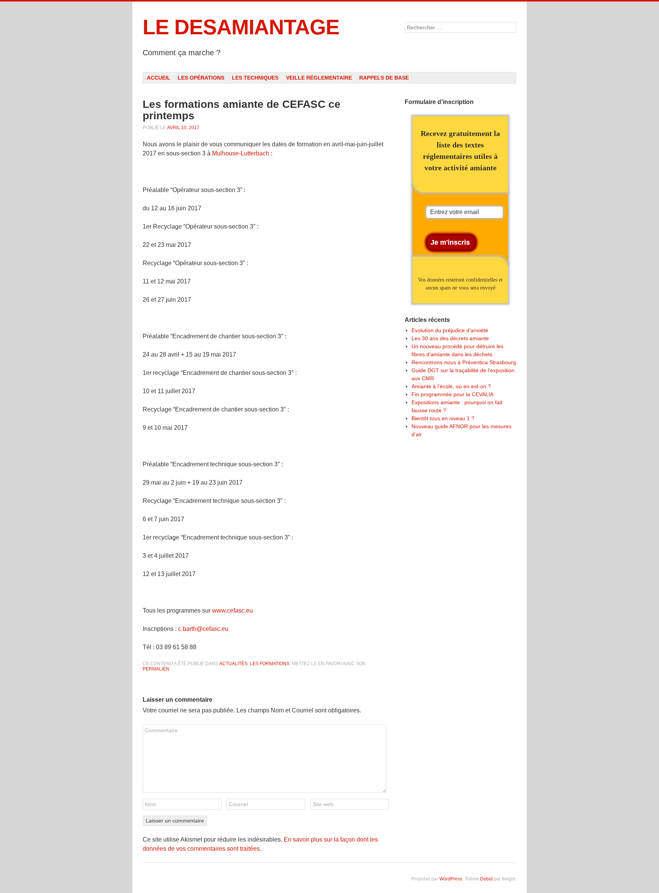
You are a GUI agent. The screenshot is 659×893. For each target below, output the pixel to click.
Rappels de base (384, 78)
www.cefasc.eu (232, 610)
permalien (156, 669)
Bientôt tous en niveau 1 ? (442, 418)
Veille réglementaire (319, 78)
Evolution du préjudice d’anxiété (449, 330)
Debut (486, 879)
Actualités (233, 663)
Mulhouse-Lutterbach (240, 153)
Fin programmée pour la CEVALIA (452, 394)
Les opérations (201, 78)
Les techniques (255, 78)
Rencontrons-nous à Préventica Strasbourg (463, 362)
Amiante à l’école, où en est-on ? (451, 386)
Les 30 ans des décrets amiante (450, 338)
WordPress (450, 879)
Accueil (158, 78)
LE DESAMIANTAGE (241, 27)
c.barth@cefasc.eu (203, 629)
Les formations (269, 663)
